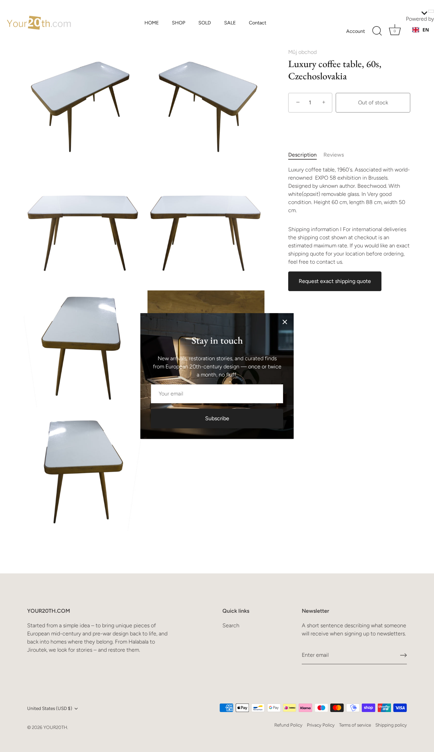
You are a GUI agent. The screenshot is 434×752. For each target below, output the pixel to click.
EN (425, 29)
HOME (151, 23)
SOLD (204, 23)
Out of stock (373, 102)
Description (302, 154)
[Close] (284, 321)
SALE (230, 23)
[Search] (377, 31)
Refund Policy (288, 725)
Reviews (333, 154)
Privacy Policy (321, 725)
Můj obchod (302, 52)
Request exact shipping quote (335, 281)
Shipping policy (391, 725)
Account (355, 31)
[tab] (305, 155)
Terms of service (355, 725)
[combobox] (420, 30)
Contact (257, 23)
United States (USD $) (49, 708)
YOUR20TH (55, 727)
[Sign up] (403, 655)
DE (425, 36)
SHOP (178, 23)
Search (230, 625)
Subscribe (217, 418)
